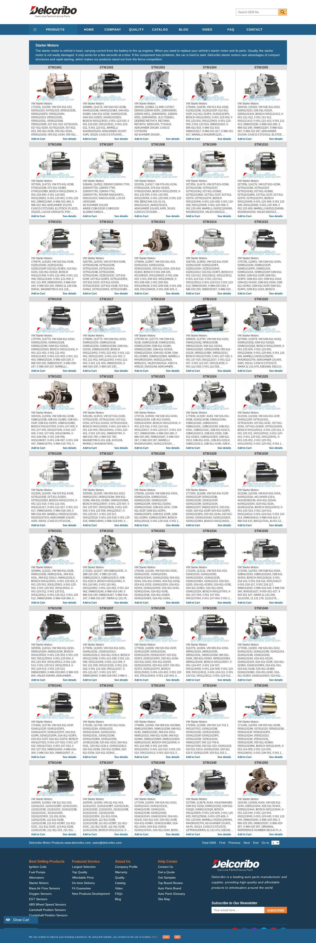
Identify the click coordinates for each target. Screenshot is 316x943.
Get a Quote (166, 872)
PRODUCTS (55, 29)
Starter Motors (39, 883)
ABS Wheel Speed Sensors (47, 904)
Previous (234, 842)
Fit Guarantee (81, 888)
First (222, 842)
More (154, 937)
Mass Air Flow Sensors (44, 888)
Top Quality (79, 872)
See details (69, 138)
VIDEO (207, 29)
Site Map (164, 899)
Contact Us (165, 866)
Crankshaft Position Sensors (48, 915)
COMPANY (112, 29)
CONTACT (255, 29)
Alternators (36, 877)
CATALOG (160, 29)
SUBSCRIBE (275, 910)
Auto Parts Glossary (171, 893)
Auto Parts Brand (169, 888)
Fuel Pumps (37, 872)
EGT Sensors (38, 899)
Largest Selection (84, 866)
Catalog (120, 883)
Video (119, 888)
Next (247, 842)
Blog (118, 899)
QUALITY (136, 29)
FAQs (119, 893)
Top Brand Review (170, 883)
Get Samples (167, 877)
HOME (89, 29)
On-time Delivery (83, 883)
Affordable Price (83, 877)
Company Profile (126, 866)
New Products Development (91, 893)
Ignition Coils (37, 866)
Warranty (121, 872)
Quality (119, 877)
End (255, 842)
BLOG (184, 29)
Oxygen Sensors (40, 893)
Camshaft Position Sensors (47, 910)
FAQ (230, 29)
